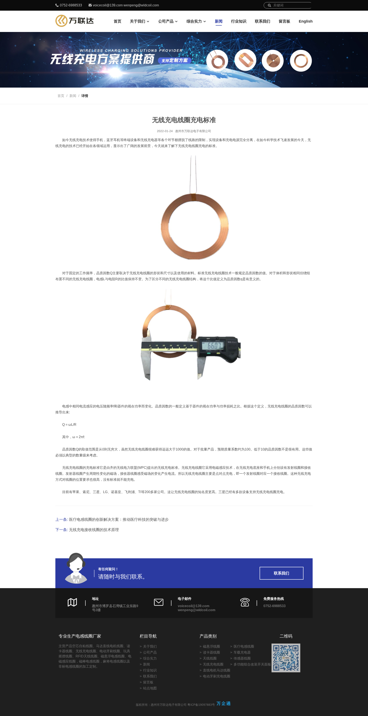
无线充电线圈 (213, 664)
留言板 (284, 21)
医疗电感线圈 (244, 646)
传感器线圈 (242, 658)
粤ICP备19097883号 (201, 704)
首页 (117, 21)
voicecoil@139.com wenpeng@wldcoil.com (126, 5)
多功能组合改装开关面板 (252, 664)
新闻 (219, 21)
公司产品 (166, 21)
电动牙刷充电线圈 (216, 676)
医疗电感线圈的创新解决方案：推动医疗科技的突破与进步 (119, 519)
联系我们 (262, 21)
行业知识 (238, 21)
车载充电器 (242, 652)
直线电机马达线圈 (216, 670)
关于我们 (137, 21)
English (306, 21)
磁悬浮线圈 (211, 646)
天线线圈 (210, 658)
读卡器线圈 (211, 652)
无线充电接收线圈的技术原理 (94, 530)
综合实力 (194, 21)
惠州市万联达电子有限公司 (193, 131)
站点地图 (150, 688)
